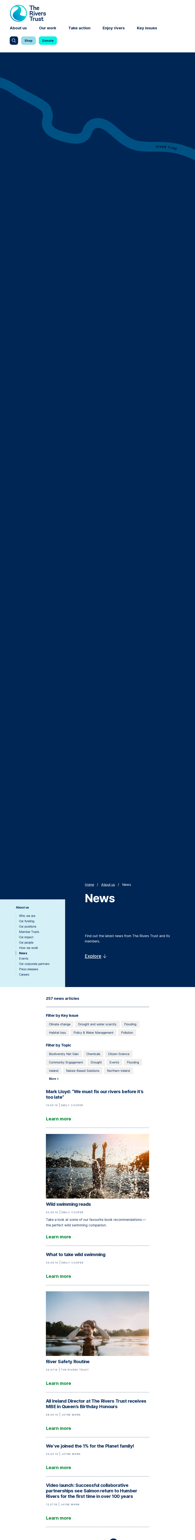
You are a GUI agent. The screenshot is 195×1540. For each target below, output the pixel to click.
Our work (47, 28)
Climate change (59, 1024)
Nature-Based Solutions (82, 1071)
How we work (28, 948)
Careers (24, 974)
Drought (96, 1062)
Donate (48, 40)
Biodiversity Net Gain (64, 1054)
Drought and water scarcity (97, 1024)
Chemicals (93, 1054)
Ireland (53, 1071)
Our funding (26, 921)
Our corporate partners (34, 964)
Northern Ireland (118, 1071)
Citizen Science (118, 1054)
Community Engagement (66, 1062)
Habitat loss (57, 1032)
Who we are (27, 916)
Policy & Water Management (93, 1032)
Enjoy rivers (114, 28)
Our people (26, 942)
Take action (79, 28)
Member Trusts (29, 932)
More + (54, 1078)
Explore (93, 956)
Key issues (147, 28)
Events (23, 958)
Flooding (130, 1024)
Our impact (26, 937)
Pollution (127, 1032)
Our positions (27, 926)
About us (18, 28)
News (23, 953)
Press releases (28, 969)
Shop (28, 40)
